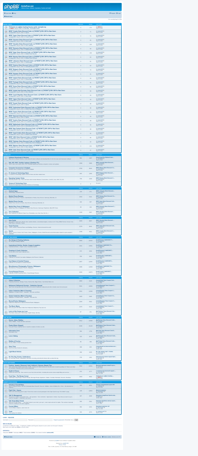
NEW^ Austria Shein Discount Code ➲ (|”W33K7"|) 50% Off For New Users (32, 120)
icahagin (100, 402)
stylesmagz (100, 352)
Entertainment (7, 277)
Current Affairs (13, 406)
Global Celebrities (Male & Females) (20, 296)
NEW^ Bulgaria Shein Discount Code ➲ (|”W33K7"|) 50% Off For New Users (33, 69)
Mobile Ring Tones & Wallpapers (34, 49)
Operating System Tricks (32, 66)
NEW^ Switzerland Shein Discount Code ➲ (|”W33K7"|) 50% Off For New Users (34, 107)
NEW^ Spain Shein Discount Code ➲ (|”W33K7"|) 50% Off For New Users (32, 35)
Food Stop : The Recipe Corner (31, 28)
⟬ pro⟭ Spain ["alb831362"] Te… (104, 266)
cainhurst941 (50, 432)
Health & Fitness (14, 371)
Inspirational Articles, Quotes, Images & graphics (24, 245)
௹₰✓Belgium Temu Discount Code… (106, 325)
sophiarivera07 (101, 411)
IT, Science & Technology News (34, 70)
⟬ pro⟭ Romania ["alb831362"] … (104, 250)
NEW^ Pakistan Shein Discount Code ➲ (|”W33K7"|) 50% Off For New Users (33, 141)
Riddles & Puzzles (14, 341)
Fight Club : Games (15, 390)
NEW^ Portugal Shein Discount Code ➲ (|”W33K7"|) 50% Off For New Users (33, 82)
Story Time (12, 346)
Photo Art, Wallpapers (10, 237)
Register (11, 417)
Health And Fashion (9, 362)
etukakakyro (101, 391)
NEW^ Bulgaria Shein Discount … (105, 172)
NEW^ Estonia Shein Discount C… (105, 178)
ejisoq (99, 347)
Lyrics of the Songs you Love (18, 311)
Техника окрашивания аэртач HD (105, 384)
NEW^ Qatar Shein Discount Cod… (105, 201)
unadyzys (100, 386)
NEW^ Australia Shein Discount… (105, 162)
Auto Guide (28, 41)
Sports (27, 32)
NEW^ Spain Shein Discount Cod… (105, 225)
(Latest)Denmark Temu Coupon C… (105, 285)
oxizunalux (100, 372)
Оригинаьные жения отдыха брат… (106, 356)
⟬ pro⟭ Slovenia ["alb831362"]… (104, 261)
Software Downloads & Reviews (19, 157)
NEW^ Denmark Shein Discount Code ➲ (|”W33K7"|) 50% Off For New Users (33, 116)
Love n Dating (13, 336)
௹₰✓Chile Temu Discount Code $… (105, 330)
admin (12, 28)
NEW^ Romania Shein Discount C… (105, 206)
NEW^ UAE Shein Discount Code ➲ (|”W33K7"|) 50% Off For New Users (31, 137)
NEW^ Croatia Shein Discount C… (105, 231)
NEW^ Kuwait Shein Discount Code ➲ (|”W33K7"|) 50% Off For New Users (32, 103)
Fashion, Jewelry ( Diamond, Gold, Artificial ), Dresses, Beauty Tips (30, 365)
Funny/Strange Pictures (16, 271)
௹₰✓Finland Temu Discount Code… (105, 341)
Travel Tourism (29, 36)
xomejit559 (100, 158)
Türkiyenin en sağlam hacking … (105, 376)
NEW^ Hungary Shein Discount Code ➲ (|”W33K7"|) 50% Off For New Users (33, 73)
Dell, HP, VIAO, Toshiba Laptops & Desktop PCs (24, 162)
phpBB (56, 440)
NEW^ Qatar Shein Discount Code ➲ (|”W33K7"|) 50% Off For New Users (32, 52)
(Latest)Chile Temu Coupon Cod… (105, 280)
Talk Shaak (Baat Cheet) (16, 401)
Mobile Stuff (7, 188)
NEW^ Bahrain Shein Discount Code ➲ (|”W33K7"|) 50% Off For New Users (32, 145)
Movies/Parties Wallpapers (17, 301)
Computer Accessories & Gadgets (19, 168)
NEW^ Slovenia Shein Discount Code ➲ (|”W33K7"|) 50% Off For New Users (33, 39)
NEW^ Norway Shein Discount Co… (105, 196)
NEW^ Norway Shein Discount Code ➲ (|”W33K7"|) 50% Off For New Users (32, 56)
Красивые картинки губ (102, 406)
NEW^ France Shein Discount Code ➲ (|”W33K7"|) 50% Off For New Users (32, 111)
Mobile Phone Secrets (31, 53)
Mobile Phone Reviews (31, 58)
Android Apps (29, 62)
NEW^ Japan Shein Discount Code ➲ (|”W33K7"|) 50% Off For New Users (32, 99)
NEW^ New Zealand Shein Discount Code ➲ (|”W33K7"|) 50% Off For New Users (34, 128)
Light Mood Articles (15, 351)
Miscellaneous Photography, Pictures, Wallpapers (25, 266)
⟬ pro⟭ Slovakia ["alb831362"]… (104, 255)
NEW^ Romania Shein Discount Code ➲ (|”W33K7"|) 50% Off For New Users (33, 48)
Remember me (69, 419)
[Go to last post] (102, 26)
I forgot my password (58, 419)
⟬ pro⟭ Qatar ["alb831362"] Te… (104, 245)
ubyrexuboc (101, 407)
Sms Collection (29, 45)
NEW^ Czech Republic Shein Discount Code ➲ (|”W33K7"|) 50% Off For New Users (35, 95)
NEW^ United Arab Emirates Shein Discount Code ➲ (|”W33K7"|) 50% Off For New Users (37, 90)
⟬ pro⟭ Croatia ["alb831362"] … (104, 271)
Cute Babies (12, 256)
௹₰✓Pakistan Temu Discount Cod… (105, 311)
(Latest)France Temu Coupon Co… (105, 295)
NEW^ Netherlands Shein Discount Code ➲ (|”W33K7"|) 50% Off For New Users (34, 124)
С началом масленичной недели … (106, 370)
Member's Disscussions (10, 382)
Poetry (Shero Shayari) (16, 325)
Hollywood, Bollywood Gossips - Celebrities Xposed (25, 285)
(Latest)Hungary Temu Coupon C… (105, 301)
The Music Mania (14, 306)
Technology (7, 154)
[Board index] (12, 6)
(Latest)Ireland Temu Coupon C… (105, 306)
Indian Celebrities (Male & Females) (20, 291)
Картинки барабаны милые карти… (106, 400)
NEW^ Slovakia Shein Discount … (105, 211)
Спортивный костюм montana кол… (106, 346)
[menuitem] (14, 13)
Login (5, 417)
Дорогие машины (101, 390)
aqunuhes (100, 358)
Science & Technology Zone (18, 183)
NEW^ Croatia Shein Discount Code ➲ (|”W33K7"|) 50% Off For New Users (32, 31)
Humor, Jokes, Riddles (16, 320)
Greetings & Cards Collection (18, 250)
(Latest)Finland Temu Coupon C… (105, 290)
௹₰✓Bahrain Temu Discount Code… (106, 320)
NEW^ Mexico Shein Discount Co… (105, 167)
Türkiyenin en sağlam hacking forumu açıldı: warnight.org (27, 27)
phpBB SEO (66, 443)
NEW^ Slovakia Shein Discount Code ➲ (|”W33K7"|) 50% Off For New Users (33, 44)
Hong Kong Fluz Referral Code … (105, 157)
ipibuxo (99, 396)
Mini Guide (6, 217)
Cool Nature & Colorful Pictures (19, 261)
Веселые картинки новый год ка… (106, 365)
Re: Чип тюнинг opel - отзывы (104, 351)
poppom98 (13, 32)
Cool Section (7, 317)
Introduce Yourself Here (16, 385)
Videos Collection (14, 280)
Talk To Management (15, 395)
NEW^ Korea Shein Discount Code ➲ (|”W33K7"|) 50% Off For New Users (32, 86)
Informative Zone (14, 330)
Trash (10, 411)
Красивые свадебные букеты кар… (106, 395)
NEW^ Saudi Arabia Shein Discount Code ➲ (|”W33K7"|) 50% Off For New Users (34, 133)
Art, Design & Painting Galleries (19, 240)
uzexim (99, 366)
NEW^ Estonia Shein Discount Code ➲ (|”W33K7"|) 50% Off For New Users (32, 65)
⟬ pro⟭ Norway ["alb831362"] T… (104, 239)
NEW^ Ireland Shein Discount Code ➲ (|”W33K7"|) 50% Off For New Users (32, 78)
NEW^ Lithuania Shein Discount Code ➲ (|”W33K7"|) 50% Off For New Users (33, 61)
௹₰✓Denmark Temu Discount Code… (106, 335)
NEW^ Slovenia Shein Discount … (105, 220)
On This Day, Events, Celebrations (20, 357)
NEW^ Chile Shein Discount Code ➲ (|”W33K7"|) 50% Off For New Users (32, 150)
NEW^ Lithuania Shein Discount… (105, 191)
